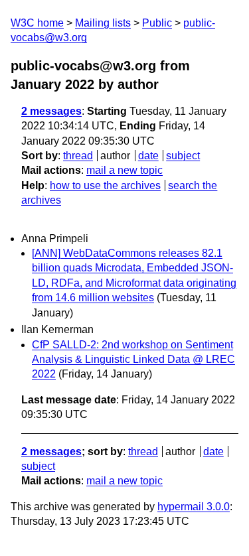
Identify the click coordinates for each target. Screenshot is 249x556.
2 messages (51, 111)
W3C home (37, 23)
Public (157, 23)
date (148, 155)
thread (78, 155)
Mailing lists (103, 23)
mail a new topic (124, 170)
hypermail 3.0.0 (193, 506)
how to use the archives (105, 185)
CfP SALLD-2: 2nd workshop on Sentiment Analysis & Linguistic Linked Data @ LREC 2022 (133, 359)
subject (183, 155)
